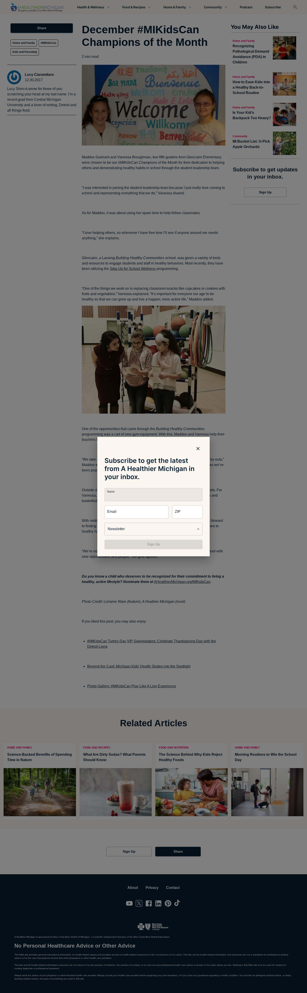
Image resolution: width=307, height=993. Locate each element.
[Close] (198, 448)
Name (110, 491)
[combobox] (153, 529)
